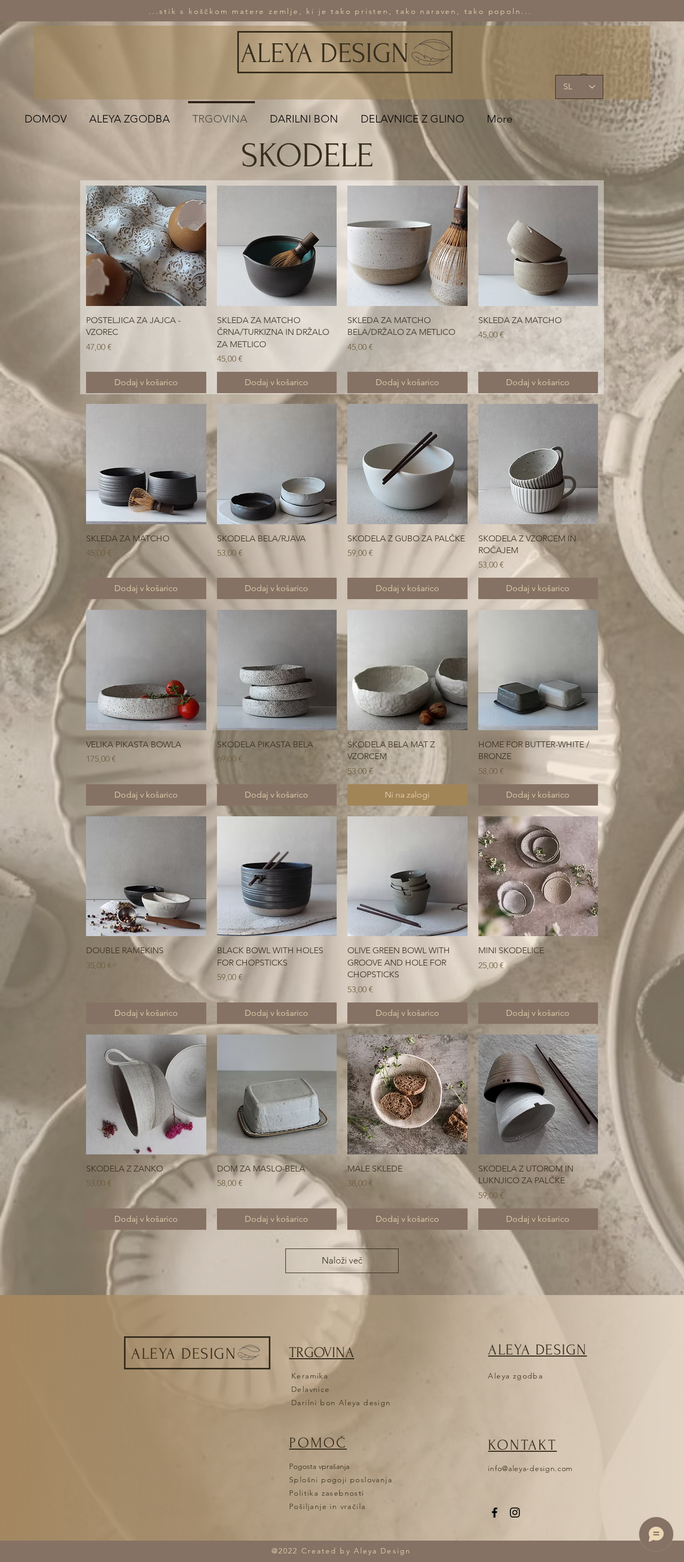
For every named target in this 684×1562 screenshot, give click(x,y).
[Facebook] (494, 1512)
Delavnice (310, 1389)
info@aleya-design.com (530, 1468)
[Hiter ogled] (146, 246)
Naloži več (342, 1260)
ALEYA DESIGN (324, 53)
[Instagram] (515, 1512)
